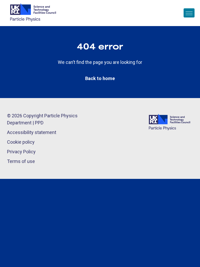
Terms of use (21, 161)
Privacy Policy (21, 151)
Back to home (100, 78)
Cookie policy (21, 142)
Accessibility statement (31, 132)
